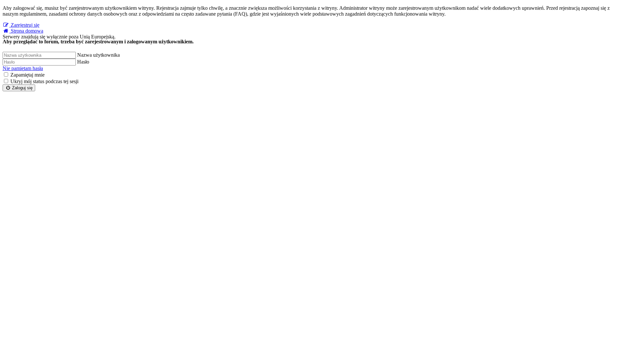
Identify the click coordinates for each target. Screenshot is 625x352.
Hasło (83, 62)
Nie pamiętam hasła (23, 68)
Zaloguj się (22, 87)
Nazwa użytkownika (98, 55)
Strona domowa (26, 31)
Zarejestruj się (24, 25)
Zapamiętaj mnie (27, 75)
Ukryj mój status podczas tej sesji (44, 81)
